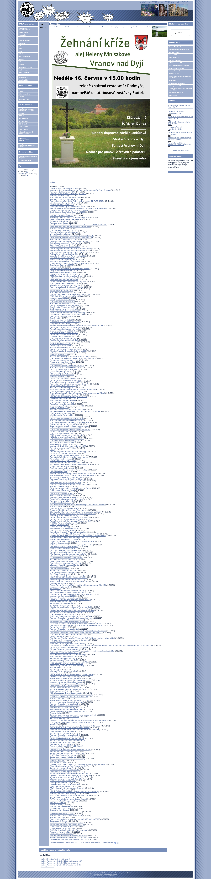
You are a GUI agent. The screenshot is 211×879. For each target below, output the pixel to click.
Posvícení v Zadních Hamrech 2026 (62, 192)
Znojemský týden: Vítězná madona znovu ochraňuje (68, 622)
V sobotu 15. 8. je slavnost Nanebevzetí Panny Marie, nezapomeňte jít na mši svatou (80, 190)
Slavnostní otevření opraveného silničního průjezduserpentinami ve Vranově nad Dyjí (68, 741)
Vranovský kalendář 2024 (59, 355)
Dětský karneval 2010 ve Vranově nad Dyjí (65, 784)
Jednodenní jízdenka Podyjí (59, 691)
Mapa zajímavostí (24, 56)
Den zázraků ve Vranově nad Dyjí (62, 307)
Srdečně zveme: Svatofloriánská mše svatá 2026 (67, 212)
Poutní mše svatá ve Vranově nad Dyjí (63, 239)
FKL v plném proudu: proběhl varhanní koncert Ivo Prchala (70, 488)
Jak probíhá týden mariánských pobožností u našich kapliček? (72, 236)
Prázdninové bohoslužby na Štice (62, 814)
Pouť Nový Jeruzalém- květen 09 (61, 806)
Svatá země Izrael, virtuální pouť (179, 65)
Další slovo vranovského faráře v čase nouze (66, 417)
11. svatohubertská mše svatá (60, 336)
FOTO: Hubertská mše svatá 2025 (62, 230)
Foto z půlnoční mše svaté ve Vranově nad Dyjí (67, 592)
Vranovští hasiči (55, 267)
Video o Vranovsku (56, 673)
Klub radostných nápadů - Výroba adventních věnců (68, 532)
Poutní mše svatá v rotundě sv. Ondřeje (64, 280)
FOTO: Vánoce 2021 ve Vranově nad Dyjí (64, 395)
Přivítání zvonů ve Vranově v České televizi (65, 261)
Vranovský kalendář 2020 (59, 486)
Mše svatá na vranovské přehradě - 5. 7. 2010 (66, 779)
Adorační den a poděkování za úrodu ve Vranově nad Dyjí (70, 607)
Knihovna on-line (24, 94)
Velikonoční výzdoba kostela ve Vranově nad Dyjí (67, 666)
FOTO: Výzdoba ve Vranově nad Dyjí (63, 278)
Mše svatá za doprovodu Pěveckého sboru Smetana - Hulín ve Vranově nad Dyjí (78, 720)
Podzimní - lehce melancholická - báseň (64, 539)
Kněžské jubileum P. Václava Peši (62, 797)
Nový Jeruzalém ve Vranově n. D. (62, 733)
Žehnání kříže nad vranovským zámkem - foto (66, 499)
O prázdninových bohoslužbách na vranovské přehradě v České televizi (75, 726)
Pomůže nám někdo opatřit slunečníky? (64, 340)
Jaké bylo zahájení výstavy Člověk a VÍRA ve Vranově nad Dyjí (72, 475)
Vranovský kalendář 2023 (59, 377)
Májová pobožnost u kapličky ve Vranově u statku (67, 206)
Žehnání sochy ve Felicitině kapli (61, 291)
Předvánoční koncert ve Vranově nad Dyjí (64, 528)
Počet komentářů (96, 842)
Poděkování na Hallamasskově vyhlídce (64, 254)
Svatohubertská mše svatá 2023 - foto (63, 331)
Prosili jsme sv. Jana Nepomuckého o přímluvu (66, 823)
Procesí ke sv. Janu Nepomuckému (62, 214)
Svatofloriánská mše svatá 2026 (61, 205)
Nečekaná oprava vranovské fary (61, 603)
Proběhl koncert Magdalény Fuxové (62, 490)
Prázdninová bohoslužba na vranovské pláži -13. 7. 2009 (70, 795)
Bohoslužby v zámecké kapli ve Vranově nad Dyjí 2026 (69, 217)
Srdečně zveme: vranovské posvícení (63, 309)
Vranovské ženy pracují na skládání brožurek (66, 812)
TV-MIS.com (157, 2)
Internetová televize (175, 60)
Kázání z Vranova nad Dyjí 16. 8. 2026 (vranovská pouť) (59, 863)
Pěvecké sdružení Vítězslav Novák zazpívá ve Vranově (70, 269)
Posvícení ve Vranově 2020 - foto (62, 442)
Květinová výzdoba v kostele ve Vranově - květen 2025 (69, 250)
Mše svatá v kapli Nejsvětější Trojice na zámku (67, 497)
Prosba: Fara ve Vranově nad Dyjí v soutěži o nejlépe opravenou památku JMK (78, 585)
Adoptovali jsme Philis (58, 790)
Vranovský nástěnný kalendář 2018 (62, 596)
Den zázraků (54, 318)
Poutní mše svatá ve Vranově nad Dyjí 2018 (65, 563)
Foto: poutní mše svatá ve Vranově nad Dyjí (65, 550)
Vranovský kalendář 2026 (59, 228)
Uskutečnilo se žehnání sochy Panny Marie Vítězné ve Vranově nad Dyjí (75, 623)
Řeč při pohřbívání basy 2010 (60, 783)
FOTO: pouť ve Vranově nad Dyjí (61, 433)
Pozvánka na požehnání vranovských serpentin (66, 612)
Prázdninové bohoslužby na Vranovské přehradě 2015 (69, 662)
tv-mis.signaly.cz (23, 172)
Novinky (21, 113)
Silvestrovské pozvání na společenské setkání (66, 327)
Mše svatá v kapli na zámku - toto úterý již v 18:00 (68, 194)
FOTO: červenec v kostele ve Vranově (63, 437)
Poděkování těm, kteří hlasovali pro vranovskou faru (68, 578)
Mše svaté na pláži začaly (59, 492)
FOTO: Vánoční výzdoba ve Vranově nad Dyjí (66, 367)
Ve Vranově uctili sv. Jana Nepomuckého (64, 311)
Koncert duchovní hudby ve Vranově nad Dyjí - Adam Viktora (71, 675)
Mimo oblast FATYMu (25, 67)
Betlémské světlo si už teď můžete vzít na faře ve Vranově (71, 594)
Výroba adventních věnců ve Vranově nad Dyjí (66, 463)
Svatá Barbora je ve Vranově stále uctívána (65, 219)
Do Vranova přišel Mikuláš (59, 399)
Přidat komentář (108, 842)
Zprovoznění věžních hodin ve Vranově (64, 335)
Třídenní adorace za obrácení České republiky (66, 693)
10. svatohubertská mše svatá (60, 371)
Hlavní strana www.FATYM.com (24, 29)
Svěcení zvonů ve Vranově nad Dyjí (62, 258)
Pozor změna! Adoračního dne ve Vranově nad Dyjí (68, 655)
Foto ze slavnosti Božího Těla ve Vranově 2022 (67, 380)
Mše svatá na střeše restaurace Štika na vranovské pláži (70, 680)
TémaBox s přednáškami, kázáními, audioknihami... (180, 77)
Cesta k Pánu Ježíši (57, 636)
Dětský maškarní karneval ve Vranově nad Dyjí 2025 (68, 839)
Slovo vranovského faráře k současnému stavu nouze (69, 426)
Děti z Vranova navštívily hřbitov (61, 834)
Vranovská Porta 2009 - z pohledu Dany (64, 801)
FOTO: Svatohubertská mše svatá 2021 (64, 402)
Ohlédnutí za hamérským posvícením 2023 (65, 342)
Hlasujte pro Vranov (57, 719)
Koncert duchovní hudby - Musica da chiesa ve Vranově (70, 728)
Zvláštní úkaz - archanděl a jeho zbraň (63, 378)
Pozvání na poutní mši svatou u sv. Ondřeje (65, 329)
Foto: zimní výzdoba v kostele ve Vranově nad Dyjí (68, 452)
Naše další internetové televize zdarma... (26, 132)
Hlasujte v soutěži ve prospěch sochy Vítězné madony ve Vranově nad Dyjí (76, 625)
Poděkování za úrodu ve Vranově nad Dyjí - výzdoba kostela (71, 545)
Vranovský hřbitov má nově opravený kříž (64, 794)
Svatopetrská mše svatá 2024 (60, 316)
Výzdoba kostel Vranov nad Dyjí (61, 503)
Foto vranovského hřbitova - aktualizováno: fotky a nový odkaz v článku (75, 411)
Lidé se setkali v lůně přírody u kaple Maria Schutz (68, 684)
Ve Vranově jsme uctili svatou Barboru (63, 272)
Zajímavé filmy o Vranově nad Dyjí (62, 768)
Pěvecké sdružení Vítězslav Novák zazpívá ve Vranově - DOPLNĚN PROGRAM (78, 225)
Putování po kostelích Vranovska (61, 216)
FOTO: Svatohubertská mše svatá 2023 (64, 333)
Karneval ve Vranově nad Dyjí (60, 832)
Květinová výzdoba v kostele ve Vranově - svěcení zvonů (70, 249)
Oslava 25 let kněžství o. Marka (61, 494)
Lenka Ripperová (59, 842)
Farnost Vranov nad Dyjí (58, 627)
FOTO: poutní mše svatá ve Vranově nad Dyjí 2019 (68, 481)
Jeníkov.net (172, 80)
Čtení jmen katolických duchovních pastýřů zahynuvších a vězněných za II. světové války (82, 651)
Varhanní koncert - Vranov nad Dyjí (62, 658)
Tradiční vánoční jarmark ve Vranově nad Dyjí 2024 (68, 281)
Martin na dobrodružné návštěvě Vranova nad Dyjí (67, 313)
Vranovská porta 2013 (57, 698)
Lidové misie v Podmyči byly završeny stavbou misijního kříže (72, 722)
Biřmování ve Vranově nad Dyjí (61, 744)
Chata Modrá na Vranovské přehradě (63, 731)
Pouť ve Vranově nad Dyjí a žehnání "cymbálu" (66, 287)
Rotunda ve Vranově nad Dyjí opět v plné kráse (66, 479)
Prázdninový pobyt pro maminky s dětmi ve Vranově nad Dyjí (71, 695)
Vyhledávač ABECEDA (176, 92)
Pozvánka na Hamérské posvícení (62, 375)
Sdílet (52, 182)
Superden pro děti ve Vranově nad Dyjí (63, 508)
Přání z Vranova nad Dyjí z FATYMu (63, 461)
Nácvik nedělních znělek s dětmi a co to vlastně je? (68, 576)
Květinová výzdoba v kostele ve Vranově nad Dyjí (67, 759)
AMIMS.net (145, 2)
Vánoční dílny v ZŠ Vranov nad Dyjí (62, 708)
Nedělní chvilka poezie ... (59, 543)
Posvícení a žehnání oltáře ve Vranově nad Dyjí (67, 409)
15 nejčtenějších (24, 80)
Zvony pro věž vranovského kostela (62, 271)
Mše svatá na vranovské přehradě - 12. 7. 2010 (66, 777)
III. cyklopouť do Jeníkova (59, 821)
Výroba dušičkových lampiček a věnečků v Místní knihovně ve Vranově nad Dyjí (78, 536)
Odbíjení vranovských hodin (60, 324)
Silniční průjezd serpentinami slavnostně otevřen (67, 739)
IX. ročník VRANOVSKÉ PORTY (61, 826)
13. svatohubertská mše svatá (60, 234)
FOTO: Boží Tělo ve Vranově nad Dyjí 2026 (65, 197)
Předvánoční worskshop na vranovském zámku (66, 709)
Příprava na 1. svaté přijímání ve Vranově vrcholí (67, 644)
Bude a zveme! (23, 32)
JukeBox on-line (174, 73)
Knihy (20, 62)
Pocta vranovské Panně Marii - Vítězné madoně (67, 620)
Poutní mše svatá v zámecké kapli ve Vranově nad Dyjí (69, 384)
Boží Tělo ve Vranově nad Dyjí (61, 245)
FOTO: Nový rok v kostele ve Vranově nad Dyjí (66, 420)
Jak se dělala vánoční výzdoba (61, 459)
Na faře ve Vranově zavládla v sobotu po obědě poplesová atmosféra (74, 730)
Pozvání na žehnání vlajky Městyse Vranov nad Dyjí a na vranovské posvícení (78, 505)
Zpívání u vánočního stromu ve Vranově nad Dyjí (67, 711)
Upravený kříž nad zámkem (59, 569)
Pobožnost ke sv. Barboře (59, 223)
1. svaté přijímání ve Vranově (60, 642)
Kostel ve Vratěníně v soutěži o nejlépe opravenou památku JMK (73, 389)
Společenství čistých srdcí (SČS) (179, 49)
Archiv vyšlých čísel (25, 160)
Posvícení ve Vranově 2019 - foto (62, 501)
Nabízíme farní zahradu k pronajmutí (63, 772)
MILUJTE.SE (182, 2)
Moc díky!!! (54, 724)
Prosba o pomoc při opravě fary (61, 601)
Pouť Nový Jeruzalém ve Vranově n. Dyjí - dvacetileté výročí (71, 618)
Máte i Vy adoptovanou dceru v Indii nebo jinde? (67, 702)
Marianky (21, 59)
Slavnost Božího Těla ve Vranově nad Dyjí (65, 305)
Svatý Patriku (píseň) (47, 867)
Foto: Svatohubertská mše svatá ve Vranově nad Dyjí (69, 470)
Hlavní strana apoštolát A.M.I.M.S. (26, 90)
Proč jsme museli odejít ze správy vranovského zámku (69, 640)
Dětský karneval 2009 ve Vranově (62, 808)
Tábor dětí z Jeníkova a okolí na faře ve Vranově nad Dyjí (70, 775)
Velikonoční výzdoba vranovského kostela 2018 (67, 580)
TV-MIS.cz (169, 2)
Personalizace (23, 77)
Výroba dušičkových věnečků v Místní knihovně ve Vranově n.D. (73, 473)
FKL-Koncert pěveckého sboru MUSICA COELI (66, 558)
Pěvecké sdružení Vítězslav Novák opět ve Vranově (68, 397)
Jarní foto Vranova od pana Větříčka (62, 448)
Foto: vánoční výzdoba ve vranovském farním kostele (69, 457)
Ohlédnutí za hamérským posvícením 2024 (65, 289)
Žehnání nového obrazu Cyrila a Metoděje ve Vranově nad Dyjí (72, 541)
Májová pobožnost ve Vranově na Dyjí (63, 386)
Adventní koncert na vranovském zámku (64, 706)
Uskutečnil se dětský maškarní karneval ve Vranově (68, 647)
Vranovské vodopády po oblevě (61, 587)
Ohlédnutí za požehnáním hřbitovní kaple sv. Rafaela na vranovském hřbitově (77, 393)
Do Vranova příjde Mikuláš (59, 221)
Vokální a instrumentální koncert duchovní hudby (67, 753)
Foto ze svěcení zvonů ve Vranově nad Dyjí (65, 247)
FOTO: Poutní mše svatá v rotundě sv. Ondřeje (66, 276)
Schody (52, 450)
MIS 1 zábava (23, 116)
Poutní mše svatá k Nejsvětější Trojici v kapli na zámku (70, 252)
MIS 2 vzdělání (23, 118)
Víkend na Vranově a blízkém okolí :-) (63, 671)
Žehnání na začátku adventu (60, 466)
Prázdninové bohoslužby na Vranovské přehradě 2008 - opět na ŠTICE (75, 819)
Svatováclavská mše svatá (59, 810)
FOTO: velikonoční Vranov (59, 413)
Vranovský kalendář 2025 (59, 298)
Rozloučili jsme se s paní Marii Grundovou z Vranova (68, 689)
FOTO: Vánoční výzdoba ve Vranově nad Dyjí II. (67, 366)
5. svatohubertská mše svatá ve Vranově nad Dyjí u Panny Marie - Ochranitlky (78, 631)
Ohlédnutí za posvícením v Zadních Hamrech (66, 634)
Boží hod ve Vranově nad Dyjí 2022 (62, 388)
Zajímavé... (22, 64)
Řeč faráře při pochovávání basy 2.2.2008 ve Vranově (69, 830)
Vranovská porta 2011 (57, 761)
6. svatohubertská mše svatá (60, 605)
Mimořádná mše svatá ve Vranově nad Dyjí (65, 322)
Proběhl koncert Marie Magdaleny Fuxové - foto (66, 561)
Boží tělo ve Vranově (57, 803)
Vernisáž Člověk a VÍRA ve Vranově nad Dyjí (66, 477)
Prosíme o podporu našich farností (62, 468)
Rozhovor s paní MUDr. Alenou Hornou (63, 570)
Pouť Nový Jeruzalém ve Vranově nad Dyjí (65, 704)
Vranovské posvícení (57, 506)
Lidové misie (23, 54)
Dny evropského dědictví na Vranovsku (64, 686)
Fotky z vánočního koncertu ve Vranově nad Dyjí (67, 591)
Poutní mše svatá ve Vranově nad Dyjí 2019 (65, 483)
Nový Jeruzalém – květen (59, 762)
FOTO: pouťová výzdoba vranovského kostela (66, 435)
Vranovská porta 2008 (57, 817)
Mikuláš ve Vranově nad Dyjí (60, 527)
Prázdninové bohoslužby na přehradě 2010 (65, 770)
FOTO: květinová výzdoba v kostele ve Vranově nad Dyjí (70, 430)
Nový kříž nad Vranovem (58, 472)
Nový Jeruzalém (55, 667)
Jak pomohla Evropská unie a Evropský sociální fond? (69, 773)
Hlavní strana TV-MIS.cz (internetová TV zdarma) (26, 109)
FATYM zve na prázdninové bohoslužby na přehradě (68, 799)
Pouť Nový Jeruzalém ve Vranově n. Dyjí (64, 598)
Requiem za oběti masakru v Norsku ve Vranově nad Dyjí (70, 750)
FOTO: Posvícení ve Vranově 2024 (62, 302)
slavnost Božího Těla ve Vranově (61, 444)
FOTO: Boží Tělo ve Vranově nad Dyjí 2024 (65, 296)
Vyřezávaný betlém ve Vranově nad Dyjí (64, 516)
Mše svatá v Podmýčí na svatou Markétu (64, 565)
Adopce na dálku (56, 804)
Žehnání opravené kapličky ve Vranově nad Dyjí (67, 825)
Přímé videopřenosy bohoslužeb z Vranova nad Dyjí (68, 766)
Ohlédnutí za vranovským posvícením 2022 (65, 382)
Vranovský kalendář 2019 (59, 525)
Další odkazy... (173, 95)
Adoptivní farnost (24, 40)
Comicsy (21, 96)
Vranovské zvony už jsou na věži (61, 199)
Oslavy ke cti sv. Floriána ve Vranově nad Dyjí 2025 (68, 256)
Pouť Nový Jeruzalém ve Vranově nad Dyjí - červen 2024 (70, 294)
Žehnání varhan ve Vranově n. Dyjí (62, 737)
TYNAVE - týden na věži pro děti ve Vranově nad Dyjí (69, 484)
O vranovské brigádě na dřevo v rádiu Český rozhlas (68, 510)
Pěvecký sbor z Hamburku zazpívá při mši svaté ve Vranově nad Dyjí (74, 792)
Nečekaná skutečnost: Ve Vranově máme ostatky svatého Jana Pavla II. (75, 633)
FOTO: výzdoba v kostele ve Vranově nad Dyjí (66, 428)
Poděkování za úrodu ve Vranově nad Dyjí (65, 653)
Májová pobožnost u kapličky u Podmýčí (64, 203)
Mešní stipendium (56, 364)
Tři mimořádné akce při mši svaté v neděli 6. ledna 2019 (70, 517)
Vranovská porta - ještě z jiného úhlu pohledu (66, 815)
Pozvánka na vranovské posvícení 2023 (64, 360)
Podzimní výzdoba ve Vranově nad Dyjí (64, 424)
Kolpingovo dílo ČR (175, 86)
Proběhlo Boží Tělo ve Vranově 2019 (63, 495)
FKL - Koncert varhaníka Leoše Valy (62, 559)
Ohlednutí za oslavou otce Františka (62, 614)
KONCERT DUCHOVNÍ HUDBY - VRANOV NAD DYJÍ (69, 697)
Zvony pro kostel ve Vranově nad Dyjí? (63, 391)
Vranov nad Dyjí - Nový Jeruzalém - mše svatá (66, 664)
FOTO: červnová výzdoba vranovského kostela (67, 439)
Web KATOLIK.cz (174, 52)
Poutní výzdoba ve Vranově (59, 373)
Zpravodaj (22, 43)
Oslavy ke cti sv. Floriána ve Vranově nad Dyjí (66, 314)
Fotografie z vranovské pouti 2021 (62, 404)
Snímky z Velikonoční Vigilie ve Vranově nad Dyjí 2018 (69, 581)
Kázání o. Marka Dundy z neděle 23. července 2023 (68, 351)
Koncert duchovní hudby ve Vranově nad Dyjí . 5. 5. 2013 (70, 700)
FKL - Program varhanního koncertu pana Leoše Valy (68, 554)
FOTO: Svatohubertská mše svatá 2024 (64, 283)
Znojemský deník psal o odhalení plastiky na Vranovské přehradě (73, 715)
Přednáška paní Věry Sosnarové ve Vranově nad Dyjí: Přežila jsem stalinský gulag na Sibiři (82, 638)
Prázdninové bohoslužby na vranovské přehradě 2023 (69, 356)
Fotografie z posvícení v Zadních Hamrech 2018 (67, 552)
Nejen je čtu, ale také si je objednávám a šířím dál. (176, 144)
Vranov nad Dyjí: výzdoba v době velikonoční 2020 (68, 446)
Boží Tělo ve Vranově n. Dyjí (60, 574)
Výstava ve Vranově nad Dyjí (60, 344)
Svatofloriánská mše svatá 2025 (61, 265)
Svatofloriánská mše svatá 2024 (61, 320)
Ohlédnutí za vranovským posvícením (63, 572)
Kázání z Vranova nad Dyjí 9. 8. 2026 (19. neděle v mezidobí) (61, 865)
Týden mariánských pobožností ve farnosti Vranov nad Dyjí (71, 238)
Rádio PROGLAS (174, 57)
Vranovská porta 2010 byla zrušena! (63, 781)
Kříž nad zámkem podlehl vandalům (62, 548)
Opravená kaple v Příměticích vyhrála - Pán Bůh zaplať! (70, 263)
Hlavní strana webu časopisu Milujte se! (28, 157)
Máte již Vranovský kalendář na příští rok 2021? (67, 419)
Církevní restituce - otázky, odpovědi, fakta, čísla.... (180, 89)
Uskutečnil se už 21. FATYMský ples (63, 453)
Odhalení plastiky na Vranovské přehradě (64, 717)
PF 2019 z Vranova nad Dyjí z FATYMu (64, 523)
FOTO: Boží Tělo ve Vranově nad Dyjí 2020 (65, 441)
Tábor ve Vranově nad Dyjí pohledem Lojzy (65, 676)
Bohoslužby (22, 35)
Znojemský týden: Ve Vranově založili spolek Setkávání (69, 241)
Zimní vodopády (55, 589)
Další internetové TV (175, 63)
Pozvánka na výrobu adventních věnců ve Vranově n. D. (70, 464)
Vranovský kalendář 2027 (59, 196)
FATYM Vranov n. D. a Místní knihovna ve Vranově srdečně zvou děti (74, 534)
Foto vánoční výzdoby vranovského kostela (65, 519)
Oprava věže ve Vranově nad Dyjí (62, 828)
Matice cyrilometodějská (176, 68)
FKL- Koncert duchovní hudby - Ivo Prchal (65, 556)
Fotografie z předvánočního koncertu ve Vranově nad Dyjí (70, 521)
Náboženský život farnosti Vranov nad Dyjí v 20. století (69, 537)
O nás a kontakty (24, 72)
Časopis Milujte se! (175, 47)
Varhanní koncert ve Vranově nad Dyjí (63, 660)
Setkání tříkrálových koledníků (60, 786)
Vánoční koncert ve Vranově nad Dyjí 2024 (65, 285)
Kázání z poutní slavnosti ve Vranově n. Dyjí (66, 687)
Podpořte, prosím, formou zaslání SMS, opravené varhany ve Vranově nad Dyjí (78, 764)
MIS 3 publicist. (23, 121)
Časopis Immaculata (175, 71)
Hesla (20, 51)
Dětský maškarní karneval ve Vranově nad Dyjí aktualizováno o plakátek (75, 512)
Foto (20, 48)
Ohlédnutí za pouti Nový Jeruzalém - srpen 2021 (67, 406)
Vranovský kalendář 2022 (59, 408)
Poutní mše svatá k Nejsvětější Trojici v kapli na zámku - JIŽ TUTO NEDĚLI (77, 201)
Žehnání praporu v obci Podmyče (61, 345)
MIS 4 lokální (23, 124)
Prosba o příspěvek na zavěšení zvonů (64, 232)
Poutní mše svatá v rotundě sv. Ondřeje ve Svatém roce (70, 227)
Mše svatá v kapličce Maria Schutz (62, 431)
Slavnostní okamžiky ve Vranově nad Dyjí (65, 349)
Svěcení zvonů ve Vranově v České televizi (65, 243)
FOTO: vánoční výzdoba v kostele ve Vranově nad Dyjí (69, 422)
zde (31, 170)
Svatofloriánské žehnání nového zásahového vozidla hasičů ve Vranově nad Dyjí (78, 208)
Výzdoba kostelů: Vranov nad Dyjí (62, 415)
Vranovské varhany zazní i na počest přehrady (66, 682)
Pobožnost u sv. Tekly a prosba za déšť (64, 188)
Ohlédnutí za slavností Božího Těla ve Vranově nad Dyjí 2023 (72, 358)
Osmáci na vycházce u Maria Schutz (63, 757)
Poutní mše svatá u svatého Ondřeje (63, 400)
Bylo (20, 46)
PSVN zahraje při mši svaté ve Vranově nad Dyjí (67, 788)
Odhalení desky (55, 713)
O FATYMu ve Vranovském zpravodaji (63, 755)
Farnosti (21, 38)
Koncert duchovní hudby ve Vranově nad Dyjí (66, 678)
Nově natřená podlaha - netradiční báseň (64, 547)
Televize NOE (173, 55)
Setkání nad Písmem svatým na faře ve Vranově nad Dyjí (70, 600)
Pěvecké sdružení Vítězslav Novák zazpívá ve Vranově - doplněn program (76, 325)
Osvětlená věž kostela (58, 583)
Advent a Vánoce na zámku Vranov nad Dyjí (65, 649)
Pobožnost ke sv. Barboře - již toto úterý (64, 274)
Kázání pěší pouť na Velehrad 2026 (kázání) (55, 859)
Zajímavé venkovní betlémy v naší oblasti (64, 455)
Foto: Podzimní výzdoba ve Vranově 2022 (65, 369)
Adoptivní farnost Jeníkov (177, 83)
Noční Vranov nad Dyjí (58, 567)
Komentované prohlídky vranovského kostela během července (72, 611)
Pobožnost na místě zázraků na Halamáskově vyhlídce (69, 210)
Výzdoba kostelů (24, 70)
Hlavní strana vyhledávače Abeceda (27, 145)
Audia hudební (23, 126)
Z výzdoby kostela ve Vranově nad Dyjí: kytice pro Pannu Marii (72, 514)
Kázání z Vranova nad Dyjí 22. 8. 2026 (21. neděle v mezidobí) (61, 861)
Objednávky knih (24, 99)
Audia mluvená (23, 129)
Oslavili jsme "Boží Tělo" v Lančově (62, 300)
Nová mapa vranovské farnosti (60, 347)
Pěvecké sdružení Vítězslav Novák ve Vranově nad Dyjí (70, 837)
